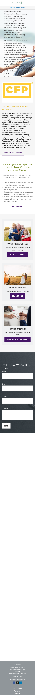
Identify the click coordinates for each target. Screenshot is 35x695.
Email (4, 384)
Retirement (17, 691)
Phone (4, 396)
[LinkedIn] (20, 682)
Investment (17, 693)
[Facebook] (14, 682)
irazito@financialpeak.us (17, 680)
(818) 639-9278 (19, 667)
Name (4, 371)
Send (6, 426)
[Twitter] (17, 682)
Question (5, 408)
